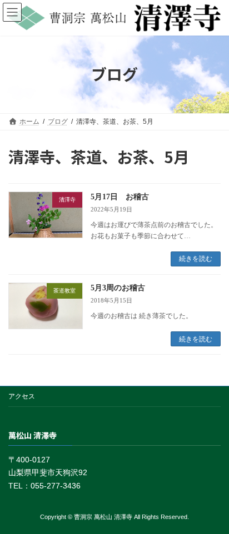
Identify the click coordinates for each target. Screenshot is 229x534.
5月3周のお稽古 (118, 288)
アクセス (21, 396)
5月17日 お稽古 (120, 197)
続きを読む (195, 259)
